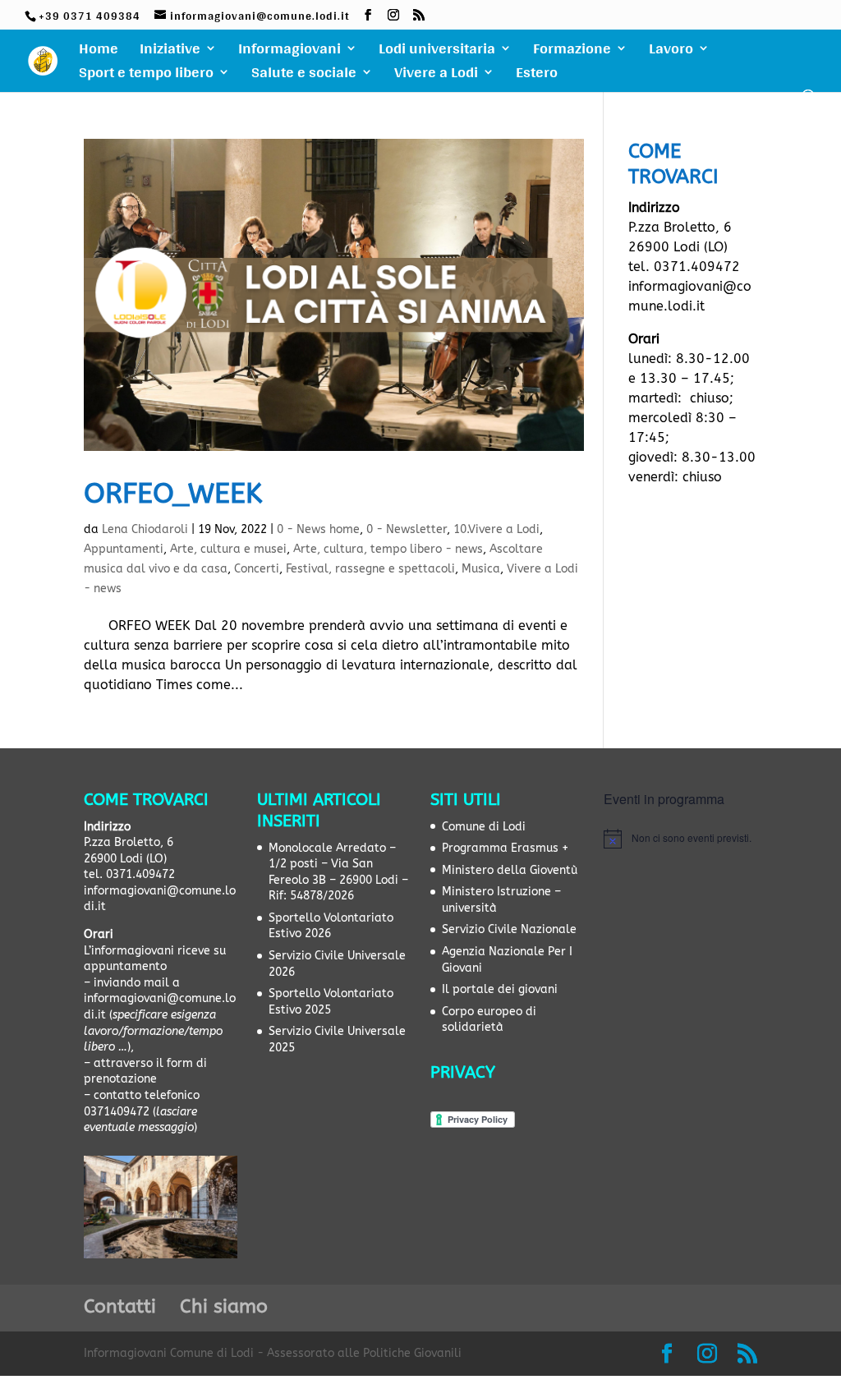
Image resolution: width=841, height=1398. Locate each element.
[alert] (680, 838)
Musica (481, 569)
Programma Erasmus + (505, 848)
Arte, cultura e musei (228, 549)
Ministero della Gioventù (509, 870)
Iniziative (170, 52)
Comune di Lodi (484, 827)
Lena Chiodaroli (145, 529)
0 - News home (318, 529)
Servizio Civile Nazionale (509, 929)
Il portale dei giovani (500, 989)
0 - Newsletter (406, 529)
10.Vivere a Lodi (496, 529)
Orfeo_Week (173, 493)
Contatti (120, 1306)
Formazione (572, 52)
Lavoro (671, 52)
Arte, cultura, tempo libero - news (388, 549)
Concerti (256, 569)
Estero (537, 75)
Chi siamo (224, 1306)
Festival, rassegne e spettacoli (370, 569)
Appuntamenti (123, 549)
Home (98, 52)
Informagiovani (289, 52)
